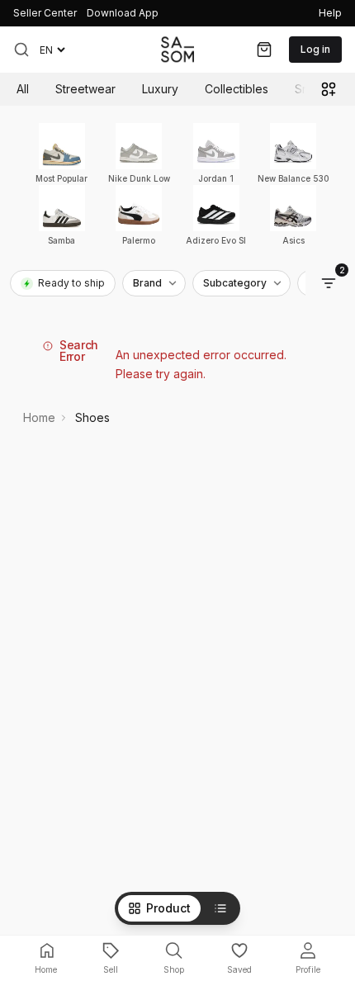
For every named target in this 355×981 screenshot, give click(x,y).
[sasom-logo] (177, 49)
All (23, 89)
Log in (315, 49)
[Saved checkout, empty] (264, 49)
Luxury (160, 89)
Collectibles (236, 89)
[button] (21, 49)
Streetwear (85, 89)
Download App (123, 13)
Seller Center (45, 13)
